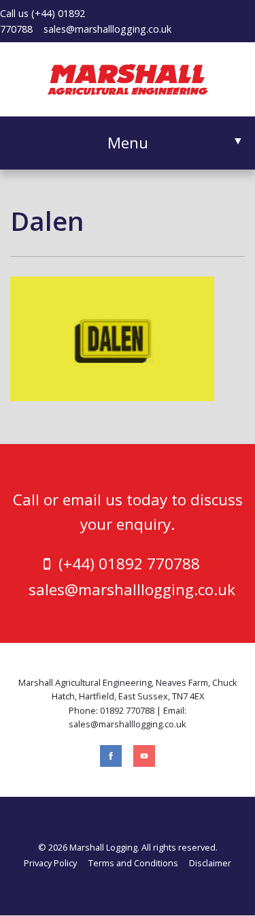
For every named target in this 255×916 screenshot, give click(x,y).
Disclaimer (210, 863)
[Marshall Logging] (128, 77)
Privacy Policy (50, 863)
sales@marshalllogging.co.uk (107, 28)
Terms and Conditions (133, 863)
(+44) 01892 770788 (129, 563)
